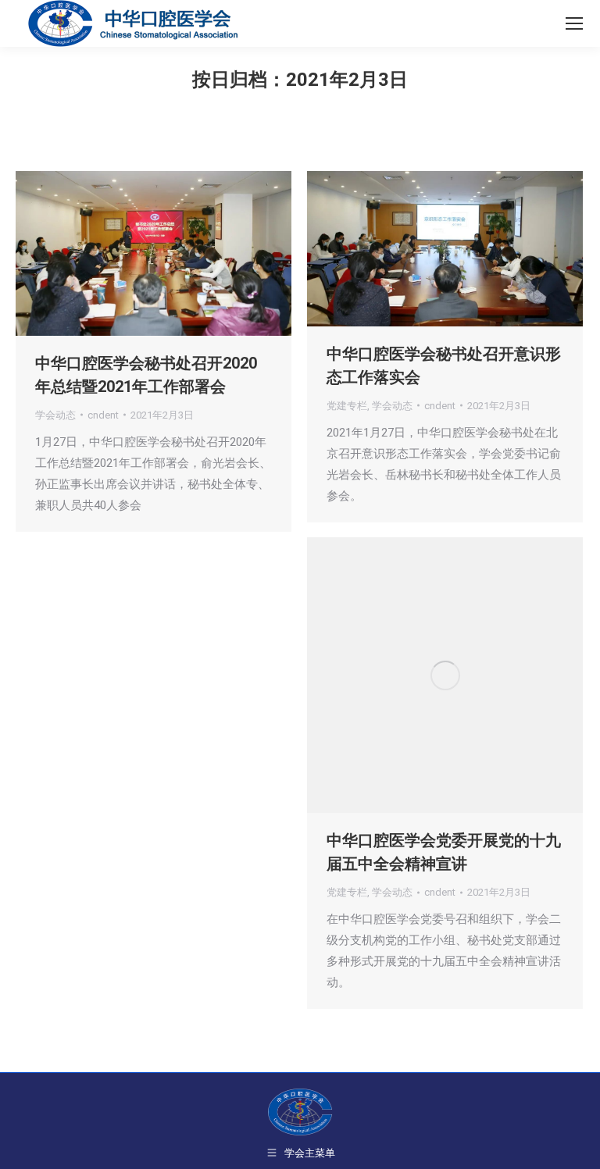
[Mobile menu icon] (574, 23)
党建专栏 (347, 406)
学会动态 (55, 415)
